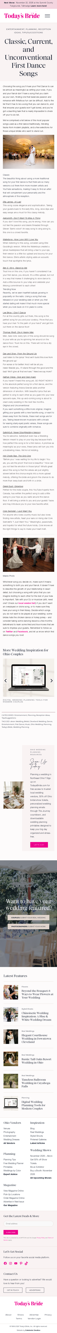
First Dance (19, 724)
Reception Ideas (43, 715)
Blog (32, 1128)
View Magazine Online (14, 1190)
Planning (31, 29)
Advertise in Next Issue (14, 1201)
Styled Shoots (27, 1009)
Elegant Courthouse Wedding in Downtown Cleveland (36, 1039)
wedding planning (21, 727)
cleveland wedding (38, 721)
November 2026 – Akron (41, 1156)
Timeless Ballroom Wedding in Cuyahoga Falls (36, 1083)
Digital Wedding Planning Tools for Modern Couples (33, 1105)
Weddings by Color (12, 1170)
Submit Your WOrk (28, 926)
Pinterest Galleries (38, 1139)
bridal (26, 721)
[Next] (51, 681)
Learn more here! (39, 6)
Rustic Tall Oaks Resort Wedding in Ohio (36, 1061)
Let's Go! (39, 845)
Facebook (23, 631)
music (27, 724)
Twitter (9, 631)
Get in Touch (13, 1290)
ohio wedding (37, 724)
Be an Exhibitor (37, 1167)
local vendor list (26, 603)
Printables (8, 1167)
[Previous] (6, 681)
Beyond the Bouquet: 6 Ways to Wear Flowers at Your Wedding (37, 994)
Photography (9, 1132)
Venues (7, 1128)
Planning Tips (10, 1159)
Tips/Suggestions (32, 32)
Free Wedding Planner (14, 1163)
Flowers (25, 987)
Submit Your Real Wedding (28, 917)
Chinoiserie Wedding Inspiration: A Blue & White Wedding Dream (36, 1016)
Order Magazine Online (14, 1198)
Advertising (35, 1290)
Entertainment (15, 29)
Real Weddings (28, 1031)
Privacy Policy (41, 1238)
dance (49, 721)
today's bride (7, 727)
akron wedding (16, 721)
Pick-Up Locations (12, 1194)
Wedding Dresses (11, 1139)
